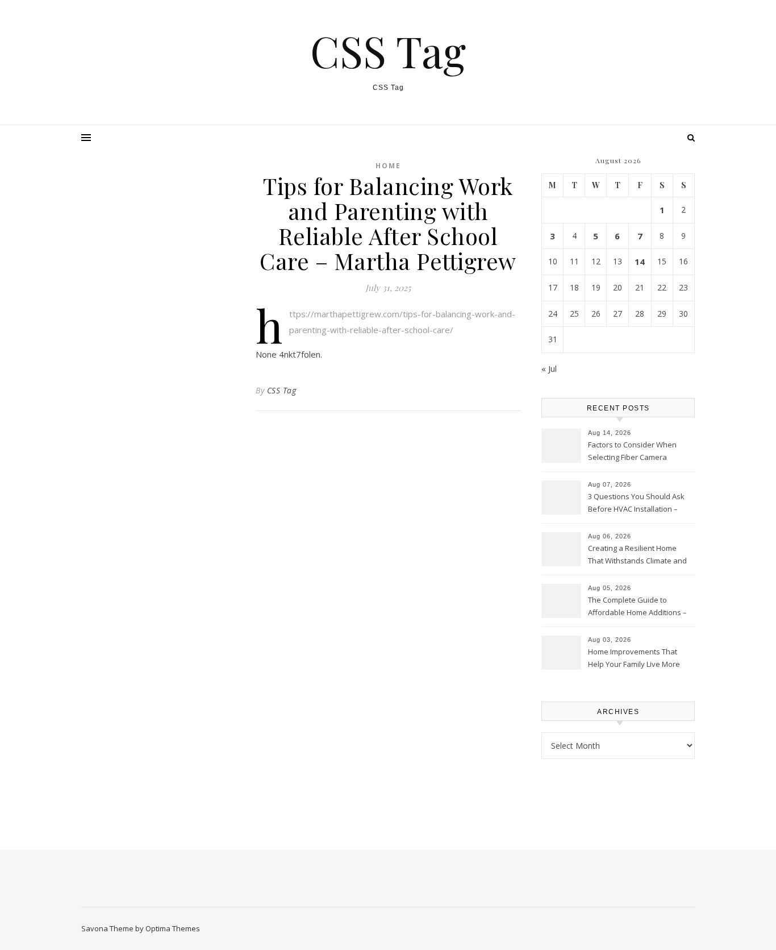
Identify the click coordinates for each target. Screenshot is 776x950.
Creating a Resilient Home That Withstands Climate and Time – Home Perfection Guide (640, 555)
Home (388, 166)
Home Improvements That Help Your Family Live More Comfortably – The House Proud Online (634, 658)
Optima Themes (172, 928)
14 (640, 261)
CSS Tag (388, 51)
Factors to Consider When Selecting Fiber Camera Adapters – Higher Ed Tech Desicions (633, 451)
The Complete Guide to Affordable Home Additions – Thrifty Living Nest (637, 607)
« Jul (549, 368)
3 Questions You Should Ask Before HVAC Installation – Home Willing (636, 503)
